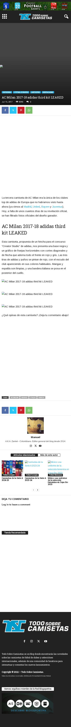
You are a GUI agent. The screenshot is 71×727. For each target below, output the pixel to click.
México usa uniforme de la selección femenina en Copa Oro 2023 (58, 481)
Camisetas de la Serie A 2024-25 (12, 479)
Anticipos (35, 92)
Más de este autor (49, 455)
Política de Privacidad (32, 676)
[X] (13, 110)
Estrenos (7, 92)
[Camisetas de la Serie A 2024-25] (12, 468)
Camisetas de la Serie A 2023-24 (35, 479)
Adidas (24, 397)
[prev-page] (33, 490)
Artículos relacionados (24, 455)
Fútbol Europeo (21, 92)
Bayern (45, 206)
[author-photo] (35, 425)
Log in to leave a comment (16, 504)
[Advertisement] (35, 43)
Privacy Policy (45, 676)
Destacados (48, 92)
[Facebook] (5, 110)
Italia (33, 397)
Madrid (27, 206)
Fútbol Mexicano (55, 475)
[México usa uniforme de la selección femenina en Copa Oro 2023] (58, 468)
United (36, 206)
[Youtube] (40, 446)
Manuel (35, 437)
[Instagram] (31, 446)
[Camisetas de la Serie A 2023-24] (35, 468)
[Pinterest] (21, 110)
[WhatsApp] (29, 110)
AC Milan (14, 397)
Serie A (41, 397)
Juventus (57, 206)
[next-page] (37, 490)
